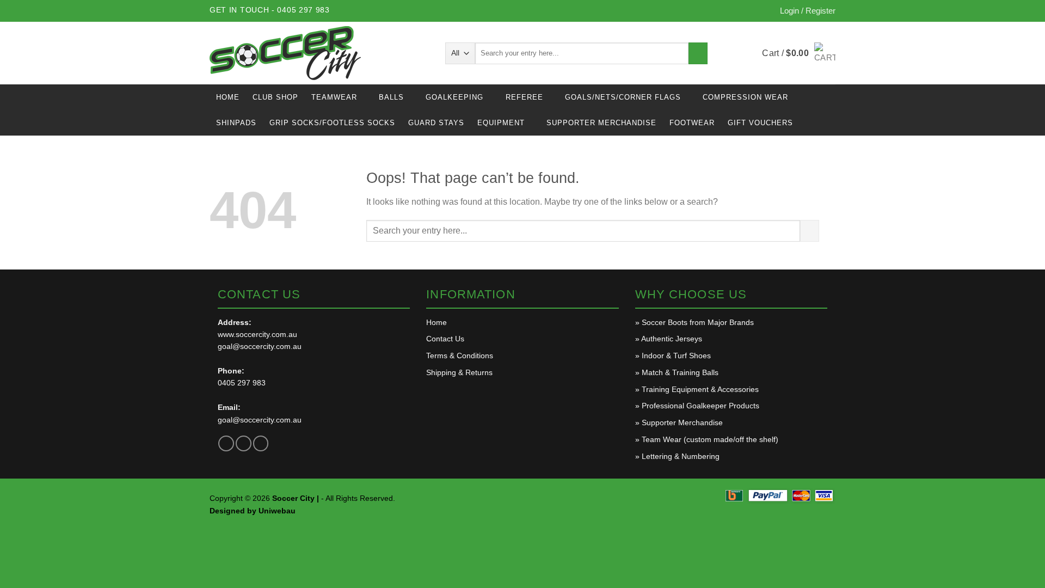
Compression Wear (745, 97)
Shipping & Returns (459, 372)
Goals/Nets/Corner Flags (623, 97)
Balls (391, 97)
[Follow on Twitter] (243, 443)
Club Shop (275, 97)
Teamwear (334, 97)
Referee (524, 97)
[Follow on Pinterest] (261, 443)
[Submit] (698, 53)
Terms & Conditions (459, 355)
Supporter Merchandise (601, 123)
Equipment (501, 123)
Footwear (692, 123)
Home (227, 97)
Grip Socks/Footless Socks (332, 123)
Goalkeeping (454, 97)
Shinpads (236, 123)
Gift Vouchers (760, 123)
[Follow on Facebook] (226, 443)
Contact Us (445, 338)
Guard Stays (436, 123)
